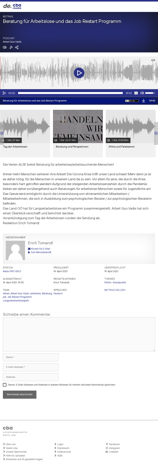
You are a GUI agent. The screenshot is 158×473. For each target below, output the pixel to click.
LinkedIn (113, 452)
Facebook (114, 444)
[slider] (70, 93)
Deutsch (58, 293)
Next (156, 133)
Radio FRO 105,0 (12, 271)
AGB (59, 456)
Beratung (47, 293)
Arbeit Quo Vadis (12, 42)
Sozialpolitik (119, 282)
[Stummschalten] (142, 93)
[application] (79, 93)
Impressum (63, 448)
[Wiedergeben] (4, 93)
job (4, 297)
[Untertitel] (136, 93)
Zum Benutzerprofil (40, 252)
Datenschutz (64, 452)
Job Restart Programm (20, 297)
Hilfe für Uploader (15, 456)
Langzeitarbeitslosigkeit (16, 300)
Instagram (114, 448)
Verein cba (11, 448)
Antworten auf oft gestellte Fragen (24, 459)
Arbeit (6, 293)
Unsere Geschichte (16, 452)
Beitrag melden (114, 290)
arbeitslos (35, 293)
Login (60, 444)
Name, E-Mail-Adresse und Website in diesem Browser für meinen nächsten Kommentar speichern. (62, 385)
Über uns (10, 444)
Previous (2, 133)
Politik (107, 282)
